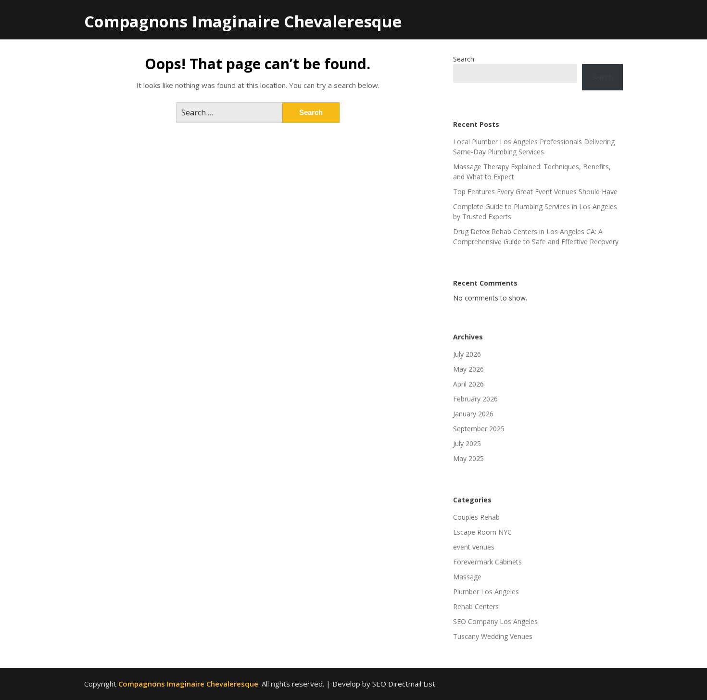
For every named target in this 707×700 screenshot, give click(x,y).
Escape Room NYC (482, 532)
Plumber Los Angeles (486, 591)
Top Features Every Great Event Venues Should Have (535, 191)
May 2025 (468, 458)
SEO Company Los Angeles (495, 621)
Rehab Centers (476, 606)
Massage (467, 576)
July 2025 (467, 443)
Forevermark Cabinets (487, 561)
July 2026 (467, 354)
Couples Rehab (476, 517)
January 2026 (473, 413)
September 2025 (479, 428)
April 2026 (468, 383)
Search (463, 58)
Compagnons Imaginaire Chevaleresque (243, 21)
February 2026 (475, 398)
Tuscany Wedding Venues (492, 636)
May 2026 (468, 369)
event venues (473, 546)
